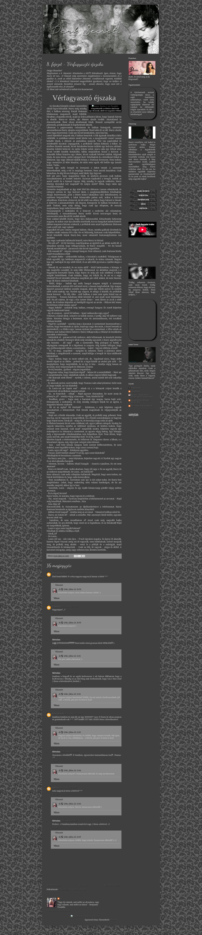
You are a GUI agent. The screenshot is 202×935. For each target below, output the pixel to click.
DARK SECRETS (143, 191)
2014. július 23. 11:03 (72, 732)
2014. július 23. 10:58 (72, 589)
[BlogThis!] (77, 556)
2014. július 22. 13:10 (74, 573)
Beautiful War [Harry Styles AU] (140, 401)
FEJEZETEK (143, 195)
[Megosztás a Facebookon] (81, 556)
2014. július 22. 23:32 (67, 787)
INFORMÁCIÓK (143, 200)
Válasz (55, 580)
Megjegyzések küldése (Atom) (72, 889)
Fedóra (55, 787)
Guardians (135, 391)
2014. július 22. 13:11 (69, 606)
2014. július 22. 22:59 (70, 752)
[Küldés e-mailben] (75, 556)
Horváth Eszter (59, 573)
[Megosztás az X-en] (79, 556)
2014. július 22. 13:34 (69, 673)
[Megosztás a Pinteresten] (84, 556)
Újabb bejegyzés (54, 885)
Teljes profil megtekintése (58, 910)
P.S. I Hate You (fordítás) (141, 406)
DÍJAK (143, 204)
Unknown (56, 606)
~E (59, 589)
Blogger (113, 920)
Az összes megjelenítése (147, 408)
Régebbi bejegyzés (112, 885)
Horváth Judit (58, 714)
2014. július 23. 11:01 (72, 656)
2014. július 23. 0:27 (69, 821)
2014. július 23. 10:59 (72, 622)
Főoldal (83, 885)
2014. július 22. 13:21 (69, 640)
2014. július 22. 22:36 (73, 714)
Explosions (136, 388)
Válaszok (59, 585)
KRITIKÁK (143, 208)
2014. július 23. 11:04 (72, 770)
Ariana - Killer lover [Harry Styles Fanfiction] (142, 396)
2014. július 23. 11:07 (72, 837)
